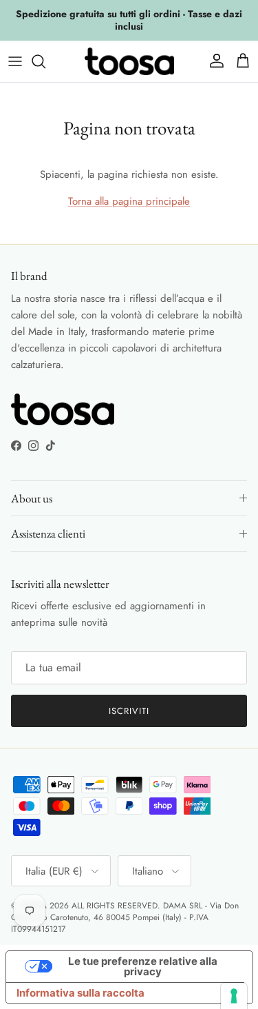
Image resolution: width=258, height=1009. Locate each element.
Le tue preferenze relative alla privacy (142, 966)
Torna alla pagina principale (129, 201)
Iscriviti (129, 710)
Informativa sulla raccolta (80, 992)
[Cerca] (45, 61)
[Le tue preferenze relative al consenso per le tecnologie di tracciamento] (234, 996)
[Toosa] (129, 61)
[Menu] (15, 61)
